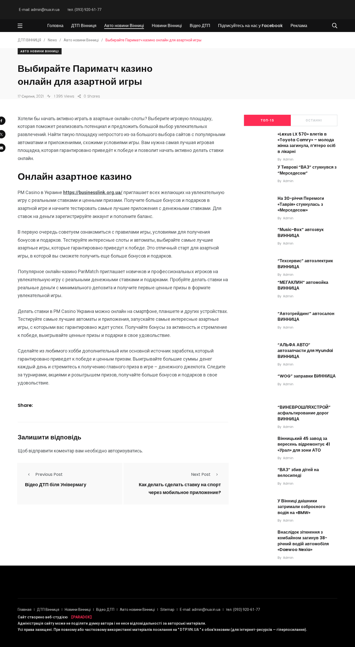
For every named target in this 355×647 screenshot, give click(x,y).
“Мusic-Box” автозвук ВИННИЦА (301, 232)
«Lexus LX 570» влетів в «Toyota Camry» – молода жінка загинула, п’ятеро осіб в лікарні (307, 143)
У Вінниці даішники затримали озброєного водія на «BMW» (301, 507)
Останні (314, 120)
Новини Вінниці (167, 26)
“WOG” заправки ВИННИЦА (307, 376)
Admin (288, 159)
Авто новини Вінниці (124, 26)
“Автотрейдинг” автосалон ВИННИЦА (306, 316)
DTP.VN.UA (189, 629)
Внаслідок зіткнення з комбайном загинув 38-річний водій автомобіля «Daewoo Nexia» (303, 541)
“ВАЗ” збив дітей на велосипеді (298, 472)
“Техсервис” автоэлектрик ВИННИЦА (305, 264)
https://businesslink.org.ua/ (92, 192)
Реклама (299, 26)
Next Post (201, 474)
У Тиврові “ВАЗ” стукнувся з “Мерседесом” (307, 170)
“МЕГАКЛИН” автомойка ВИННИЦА (303, 285)
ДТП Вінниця (83, 26)
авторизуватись (125, 450)
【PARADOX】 (81, 617)
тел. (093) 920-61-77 (84, 10)
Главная (24, 609)
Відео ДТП (200, 26)
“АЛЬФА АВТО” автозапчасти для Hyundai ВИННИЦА (305, 351)
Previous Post (49, 474)
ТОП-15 (267, 120)
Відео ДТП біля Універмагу (55, 485)
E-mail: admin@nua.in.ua (39, 10)
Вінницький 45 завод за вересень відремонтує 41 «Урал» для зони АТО (304, 444)
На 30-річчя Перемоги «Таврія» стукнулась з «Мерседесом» (301, 204)
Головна (55, 26)
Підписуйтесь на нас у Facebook (250, 26)
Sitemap (167, 609)
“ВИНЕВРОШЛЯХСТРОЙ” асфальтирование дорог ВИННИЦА (304, 413)
